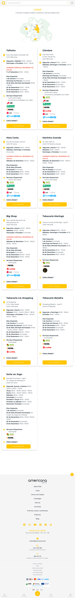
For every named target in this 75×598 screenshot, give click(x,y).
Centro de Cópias (37, 494)
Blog (37, 519)
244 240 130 (37, 548)
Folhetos (37, 515)
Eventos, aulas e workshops (37, 511)
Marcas (37, 502)
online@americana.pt (37, 541)
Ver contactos (18, 126)
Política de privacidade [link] (37, 568)
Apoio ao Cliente (37, 531)
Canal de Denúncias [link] (37, 574)
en (37, 590)
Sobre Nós (37, 486)
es (41, 590)
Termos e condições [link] (37, 563)
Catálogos (37, 498)
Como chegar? (11, 120)
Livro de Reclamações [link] (37, 572)
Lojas (38, 490)
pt (34, 590)
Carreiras (37, 507)
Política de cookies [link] (37, 570)
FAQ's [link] (37, 565)
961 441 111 (37, 556)
